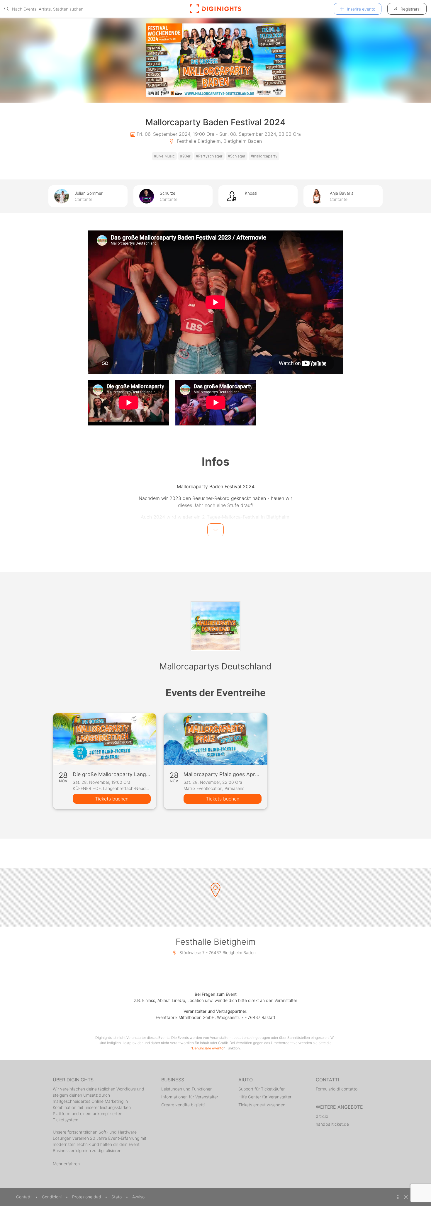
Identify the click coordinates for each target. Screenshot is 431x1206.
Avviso (138, 1196)
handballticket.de (332, 1124)
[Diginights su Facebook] (397, 1196)
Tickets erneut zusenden (261, 1104)
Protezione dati (87, 1196)
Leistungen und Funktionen (187, 1088)
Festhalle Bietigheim (216, 942)
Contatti (24, 1196)
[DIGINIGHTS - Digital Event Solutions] (215, 9)
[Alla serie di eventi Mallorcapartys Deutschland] (215, 626)
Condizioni (52, 1196)
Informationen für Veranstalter (189, 1096)
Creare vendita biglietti (183, 1104)
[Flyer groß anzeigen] (215, 60)
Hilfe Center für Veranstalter (264, 1096)
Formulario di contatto (336, 1088)
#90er (185, 156)
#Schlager (236, 156)
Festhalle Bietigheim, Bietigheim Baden (218, 141)
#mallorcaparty (264, 156)
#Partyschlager (209, 156)
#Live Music (164, 156)
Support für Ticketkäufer (261, 1088)
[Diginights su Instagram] (405, 1196)
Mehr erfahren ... (68, 1163)
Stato (117, 1196)
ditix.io (322, 1116)
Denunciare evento (207, 1048)
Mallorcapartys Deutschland (215, 666)
